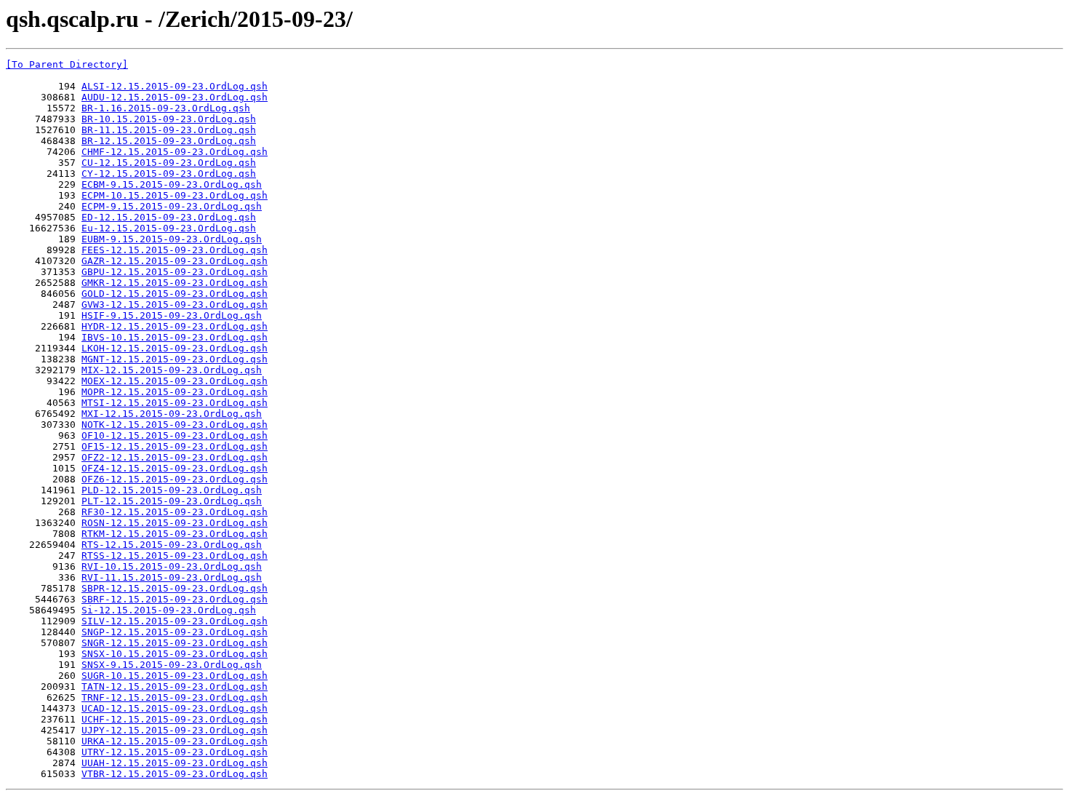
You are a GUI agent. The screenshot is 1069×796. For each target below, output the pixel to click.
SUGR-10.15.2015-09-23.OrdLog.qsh (174, 675)
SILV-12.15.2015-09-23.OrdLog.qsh (174, 621)
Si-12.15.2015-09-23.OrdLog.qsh (168, 610)
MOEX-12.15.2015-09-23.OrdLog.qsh (174, 380)
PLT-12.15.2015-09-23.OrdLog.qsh (171, 500)
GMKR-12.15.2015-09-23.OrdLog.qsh (174, 282)
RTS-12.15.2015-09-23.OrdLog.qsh (171, 544)
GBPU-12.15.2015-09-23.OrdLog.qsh (174, 271)
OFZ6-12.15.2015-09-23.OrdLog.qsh (174, 479)
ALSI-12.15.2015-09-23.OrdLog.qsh (174, 86)
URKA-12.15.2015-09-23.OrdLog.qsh (174, 741)
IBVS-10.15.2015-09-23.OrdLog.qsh (174, 337)
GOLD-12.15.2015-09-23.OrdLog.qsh (174, 293)
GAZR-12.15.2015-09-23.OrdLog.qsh (174, 260)
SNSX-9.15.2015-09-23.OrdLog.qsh (171, 664)
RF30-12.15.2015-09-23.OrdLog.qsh (174, 511)
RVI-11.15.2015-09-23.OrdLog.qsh (171, 577)
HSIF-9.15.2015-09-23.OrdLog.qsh (171, 315)
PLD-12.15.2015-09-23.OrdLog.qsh (171, 490)
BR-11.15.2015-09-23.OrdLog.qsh (168, 129)
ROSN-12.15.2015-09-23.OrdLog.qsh (174, 522)
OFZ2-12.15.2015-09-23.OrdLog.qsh (174, 457)
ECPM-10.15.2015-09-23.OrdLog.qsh (174, 195)
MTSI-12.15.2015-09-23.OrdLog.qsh (174, 402)
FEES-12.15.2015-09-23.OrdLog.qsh (174, 249)
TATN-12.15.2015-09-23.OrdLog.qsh (174, 686)
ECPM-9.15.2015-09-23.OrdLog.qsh (171, 206)
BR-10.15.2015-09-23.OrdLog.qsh (168, 119)
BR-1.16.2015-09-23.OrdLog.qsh (165, 108)
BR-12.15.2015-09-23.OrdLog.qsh (168, 140)
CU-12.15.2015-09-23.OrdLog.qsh (168, 162)
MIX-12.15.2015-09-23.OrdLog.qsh (171, 370)
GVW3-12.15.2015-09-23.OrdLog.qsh (174, 304)
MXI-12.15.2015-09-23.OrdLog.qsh (171, 413)
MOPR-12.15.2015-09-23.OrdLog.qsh (174, 391)
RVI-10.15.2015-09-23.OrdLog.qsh (171, 566)
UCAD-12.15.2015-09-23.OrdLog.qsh (174, 708)
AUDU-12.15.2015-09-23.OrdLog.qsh (174, 97)
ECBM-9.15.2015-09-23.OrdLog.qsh (171, 184)
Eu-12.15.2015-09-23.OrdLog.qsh (168, 228)
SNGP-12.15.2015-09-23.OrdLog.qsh (174, 631)
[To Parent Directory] (67, 64)
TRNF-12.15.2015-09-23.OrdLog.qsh (174, 697)
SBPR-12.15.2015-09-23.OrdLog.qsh (174, 588)
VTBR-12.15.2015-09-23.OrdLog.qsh (174, 773)
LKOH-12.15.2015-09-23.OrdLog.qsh (174, 348)
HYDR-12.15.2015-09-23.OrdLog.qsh (174, 326)
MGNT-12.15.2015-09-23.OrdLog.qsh (174, 359)
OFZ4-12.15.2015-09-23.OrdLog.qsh (174, 468)
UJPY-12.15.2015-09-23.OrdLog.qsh (174, 730)
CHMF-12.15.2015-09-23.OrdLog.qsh (174, 151)
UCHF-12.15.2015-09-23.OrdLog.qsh (174, 719)
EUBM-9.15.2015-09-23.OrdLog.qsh (171, 239)
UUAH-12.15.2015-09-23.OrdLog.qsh (174, 762)
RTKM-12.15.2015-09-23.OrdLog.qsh (174, 533)
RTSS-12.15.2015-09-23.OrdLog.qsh (174, 555)
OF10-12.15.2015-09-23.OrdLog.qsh (174, 435)
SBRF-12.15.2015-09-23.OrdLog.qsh (174, 599)
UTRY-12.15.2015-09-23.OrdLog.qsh (174, 752)
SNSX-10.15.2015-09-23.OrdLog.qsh (174, 653)
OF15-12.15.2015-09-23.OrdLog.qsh (174, 446)
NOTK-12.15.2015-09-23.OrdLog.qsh (174, 424)
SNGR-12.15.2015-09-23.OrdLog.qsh (174, 642)
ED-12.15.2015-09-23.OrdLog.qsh (168, 217)
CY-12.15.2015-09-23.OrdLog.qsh (168, 173)
